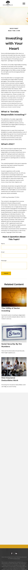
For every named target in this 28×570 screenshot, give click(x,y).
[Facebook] (11, 553)
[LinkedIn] (16, 553)
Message (3, 260)
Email (2, 252)
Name (3, 243)
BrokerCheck (16, 558)
